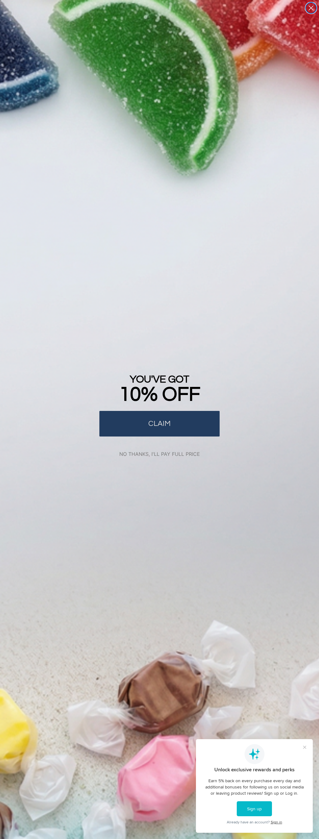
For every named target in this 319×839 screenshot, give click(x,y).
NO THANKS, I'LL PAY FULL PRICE (159, 454)
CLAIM (159, 423)
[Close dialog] (311, 7)
